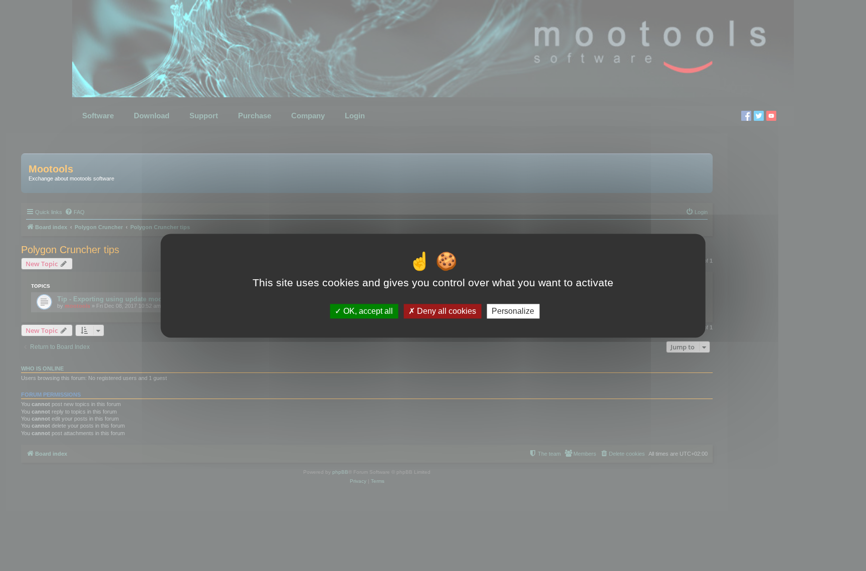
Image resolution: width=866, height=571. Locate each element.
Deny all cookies (445, 311)
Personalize (513, 311)
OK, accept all (367, 311)
